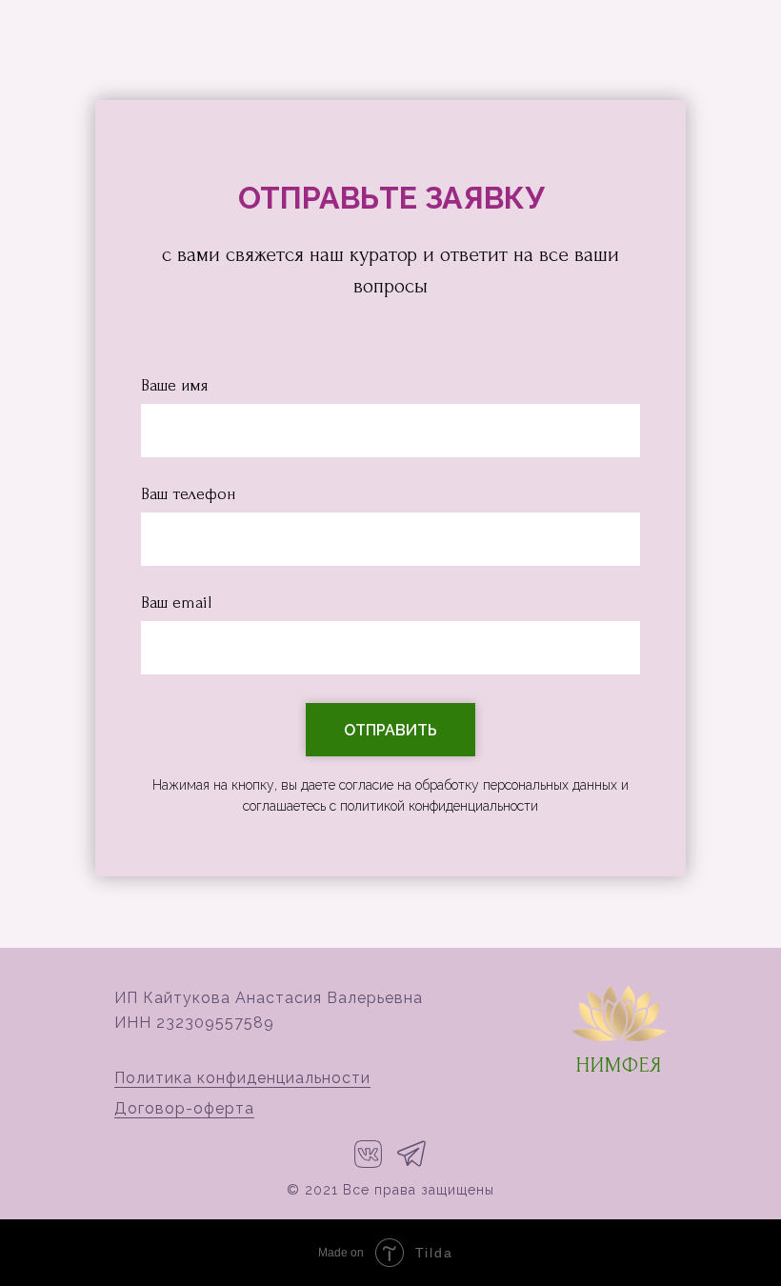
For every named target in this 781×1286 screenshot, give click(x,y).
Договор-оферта (184, 1108)
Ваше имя (174, 385)
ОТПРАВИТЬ (390, 730)
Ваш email (176, 602)
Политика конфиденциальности (242, 1078)
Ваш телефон (188, 494)
